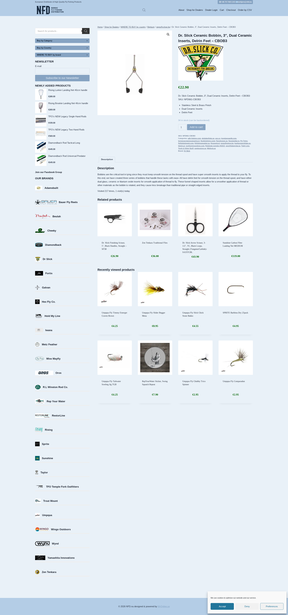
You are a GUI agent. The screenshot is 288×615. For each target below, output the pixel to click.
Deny (247, 606)
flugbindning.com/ (208, 141)
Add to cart (196, 127)
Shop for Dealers (194, 10)
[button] (168, 34)
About (181, 10)
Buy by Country (44, 48)
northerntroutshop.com (195, 146)
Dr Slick (187, 151)
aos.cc (217, 138)
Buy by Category (44, 41)
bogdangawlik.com (228, 138)
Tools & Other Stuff (186, 148)
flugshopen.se (222, 141)
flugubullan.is (233, 141)
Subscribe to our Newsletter (62, 78)
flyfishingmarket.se (202, 143)
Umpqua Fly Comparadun (234, 381)
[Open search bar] (144, 10)
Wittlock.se (211, 148)
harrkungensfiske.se (242, 143)
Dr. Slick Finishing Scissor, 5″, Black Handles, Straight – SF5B (114, 246)
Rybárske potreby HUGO (215, 146)
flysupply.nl (215, 143)
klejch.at (181, 146)
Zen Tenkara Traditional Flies (154, 243)
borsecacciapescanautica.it (189, 141)
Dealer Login (211, 10)
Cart (222, 10)
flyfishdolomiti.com (186, 143)
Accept (222, 606)
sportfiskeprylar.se (233, 146)
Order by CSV (245, 10)
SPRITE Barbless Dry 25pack (235, 313)
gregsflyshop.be (227, 143)
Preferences (272, 606)
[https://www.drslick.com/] (215, 62)
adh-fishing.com (194, 138)
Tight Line (245, 146)
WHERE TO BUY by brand (49, 55)
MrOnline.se (164, 606)
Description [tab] (107, 159)
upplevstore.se (200, 148)
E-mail (38, 66)
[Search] (86, 31)
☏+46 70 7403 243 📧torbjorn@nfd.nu (235, 2)
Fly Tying (244, 141)
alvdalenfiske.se (208, 138)
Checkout (231, 10)
